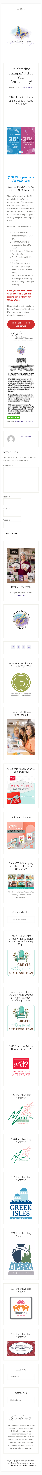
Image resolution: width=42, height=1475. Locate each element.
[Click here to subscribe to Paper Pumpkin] (21, 803)
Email (6, 508)
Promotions (29, 421)
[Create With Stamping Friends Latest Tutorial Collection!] (21, 889)
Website (6, 520)
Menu (22, 9)
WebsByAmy (32, 1465)
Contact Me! (26, 437)
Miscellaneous (19, 421)
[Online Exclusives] (21, 849)
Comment (8, 465)
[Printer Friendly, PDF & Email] (13, 417)
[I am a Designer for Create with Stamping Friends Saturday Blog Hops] (21, 962)
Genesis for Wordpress (13, 1465)
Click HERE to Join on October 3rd (21, 324)
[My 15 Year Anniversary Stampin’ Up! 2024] (21, 698)
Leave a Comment (27, 87)
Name (6, 497)
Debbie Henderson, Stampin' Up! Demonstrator (21, 35)
